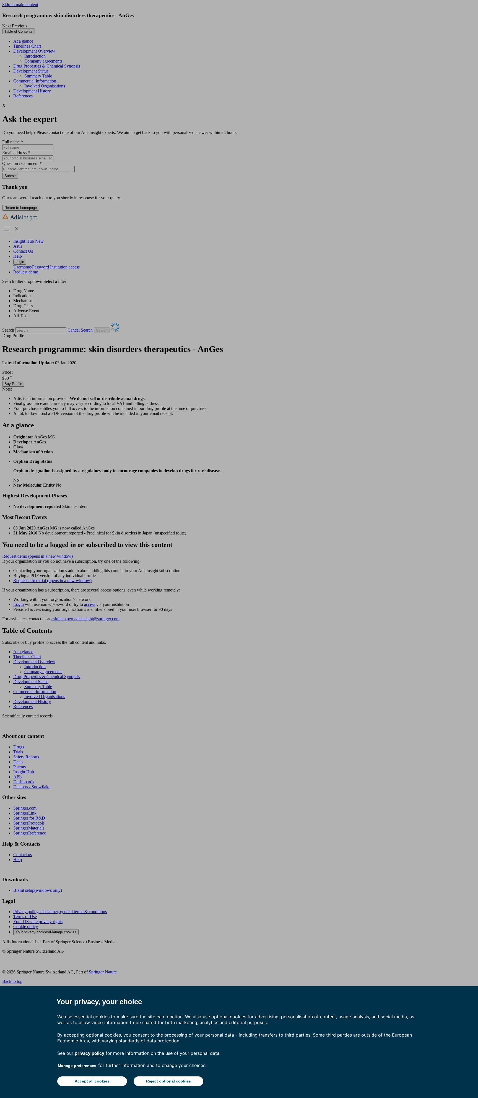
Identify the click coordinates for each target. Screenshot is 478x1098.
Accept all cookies (92, 1081)
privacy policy (89, 1053)
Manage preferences (77, 1065)
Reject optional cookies (168, 1081)
